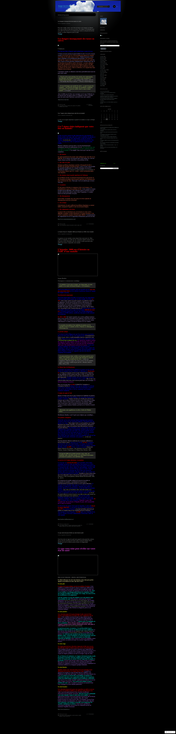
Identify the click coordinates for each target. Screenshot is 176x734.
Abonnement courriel (105, 38)
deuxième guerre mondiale (76, 525)
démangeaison (63, 225)
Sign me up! (103, 48)
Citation (101, 61)
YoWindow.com (103, 163)
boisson (65, 105)
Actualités (101, 56)
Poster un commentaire (90, 105)
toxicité (66, 106)
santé (64, 104)
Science (101, 81)
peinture (101, 73)
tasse (64, 106)
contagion (69, 525)
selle (80, 225)
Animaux (101, 59)
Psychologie (102, 77)
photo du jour (102, 75)
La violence (102, 100)
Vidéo (101, 85)
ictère (67, 526)
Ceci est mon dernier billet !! (104, 91)
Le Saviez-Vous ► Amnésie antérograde (107, 94)
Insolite (101, 67)
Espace (101, 65)
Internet (101, 68)
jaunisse (74, 105)
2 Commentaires (91, 223)
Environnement (102, 64)
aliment (62, 105)
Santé (67, 716)
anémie (62, 715)
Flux (117, 6)
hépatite (60, 526)
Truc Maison (102, 84)
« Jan (101, 122)
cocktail (68, 105)
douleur (68, 225)
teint (69, 716)
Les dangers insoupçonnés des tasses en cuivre (69, 21)
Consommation (102, 63)
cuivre (71, 105)
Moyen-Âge (74, 526)
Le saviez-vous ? (103, 69)
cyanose (73, 715)
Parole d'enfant (102, 72)
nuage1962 (63, 23)
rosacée (64, 716)
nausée (75, 225)
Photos (101, 76)
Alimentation (102, 57)
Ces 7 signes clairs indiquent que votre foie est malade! (71, 113)
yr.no (114, 163)
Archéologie (102, 60)
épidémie (66, 525)
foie (70, 225)
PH (76, 105)
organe (78, 225)
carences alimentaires (68, 715)
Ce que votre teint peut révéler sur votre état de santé (70, 532)
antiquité (62, 525)
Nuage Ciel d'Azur (64, 6)
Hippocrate (64, 526)
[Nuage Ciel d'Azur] (88, 6)
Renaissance (78, 526)
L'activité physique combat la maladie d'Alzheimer (108, 136)
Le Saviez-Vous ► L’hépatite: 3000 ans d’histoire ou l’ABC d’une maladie (76, 231)
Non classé (102, 71)
